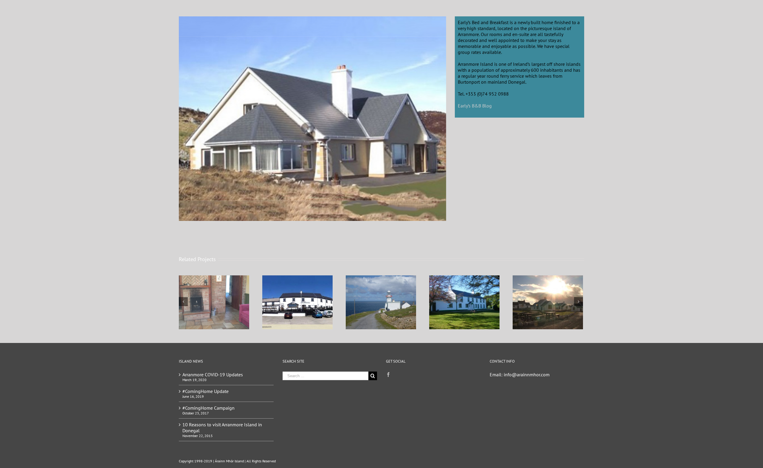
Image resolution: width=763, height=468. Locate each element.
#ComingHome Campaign (208, 408)
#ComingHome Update (205, 391)
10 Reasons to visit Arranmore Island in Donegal (222, 427)
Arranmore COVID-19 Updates (212, 374)
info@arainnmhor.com (527, 374)
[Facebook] (388, 374)
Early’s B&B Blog (475, 106)
